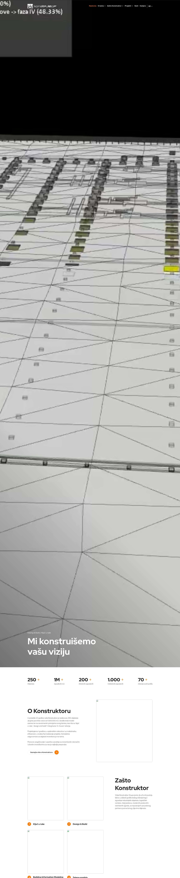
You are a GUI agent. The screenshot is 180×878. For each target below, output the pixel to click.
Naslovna (92, 6)
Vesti (136, 6)
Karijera (143, 6)
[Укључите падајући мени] (105, 6)
